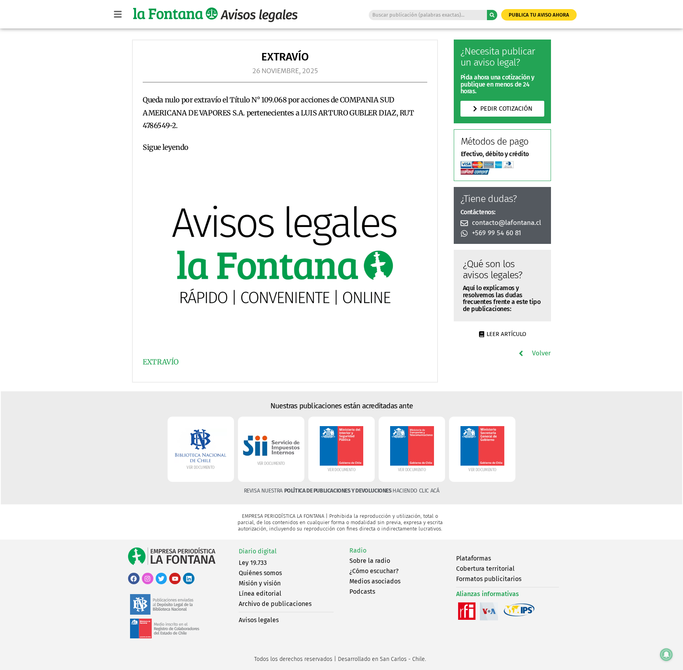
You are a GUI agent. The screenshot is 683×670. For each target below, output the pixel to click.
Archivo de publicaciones (275, 604)
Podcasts (362, 591)
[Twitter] (161, 578)
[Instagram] (147, 578)
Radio (357, 550)
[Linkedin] (188, 578)
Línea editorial (260, 593)
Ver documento (200, 467)
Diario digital (258, 551)
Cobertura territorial (485, 568)
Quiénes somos (260, 573)
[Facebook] (134, 578)
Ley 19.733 (253, 562)
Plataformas (473, 558)
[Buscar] (492, 15)
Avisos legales (259, 620)
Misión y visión (260, 583)
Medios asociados (374, 581)
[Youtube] (175, 578)
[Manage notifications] (666, 654)
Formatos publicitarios (488, 579)
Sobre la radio (369, 560)
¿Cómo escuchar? (373, 571)
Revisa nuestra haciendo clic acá (342, 490)
